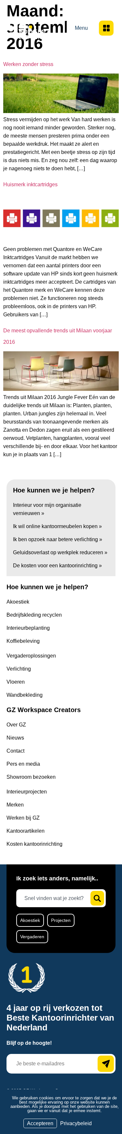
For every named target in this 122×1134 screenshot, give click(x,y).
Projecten (61, 920)
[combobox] (56, 898)
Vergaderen (32, 936)
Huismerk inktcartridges (30, 184)
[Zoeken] (97, 898)
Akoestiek (30, 920)
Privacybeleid (76, 1123)
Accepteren (40, 1123)
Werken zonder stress (28, 64)
